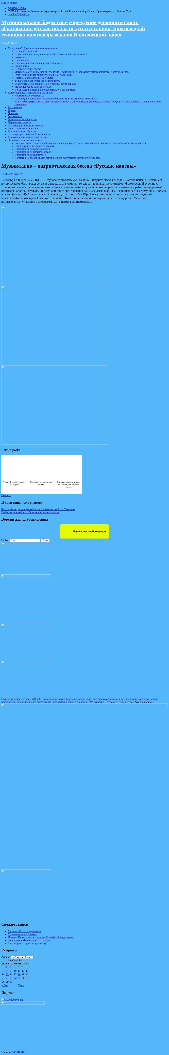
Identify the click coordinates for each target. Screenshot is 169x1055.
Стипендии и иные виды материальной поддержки (43, 74)
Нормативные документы (29, 95)
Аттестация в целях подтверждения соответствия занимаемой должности (56, 98)
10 (15, 970)
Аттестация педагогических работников (30, 92)
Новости (13, 113)
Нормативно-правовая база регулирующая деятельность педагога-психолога (58, 157)
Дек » (21, 985)
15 (7, 974)
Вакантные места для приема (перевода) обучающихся (45, 83)
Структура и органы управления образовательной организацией (51, 54)
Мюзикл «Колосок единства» (24, 931)
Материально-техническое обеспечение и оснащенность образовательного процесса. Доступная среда (72, 71)
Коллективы (15, 107)
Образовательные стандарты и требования (38, 63)
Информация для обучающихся (32, 149)
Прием (12, 110)
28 (3, 981)
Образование (22, 60)
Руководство (22, 66)
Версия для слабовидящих (89, 531)
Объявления (15, 116)
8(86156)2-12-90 (17, 8)
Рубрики (6, 957)
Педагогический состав (28, 69)
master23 (18, 174)
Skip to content (9, 2)
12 (23, 970)
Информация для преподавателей (33, 151)
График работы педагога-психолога (34, 146)
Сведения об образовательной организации (32, 48)
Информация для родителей (30, 154)
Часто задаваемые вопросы (23, 128)
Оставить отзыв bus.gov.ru (22, 119)
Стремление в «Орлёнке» (22, 934)
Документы (21, 57)
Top (161, 1047)
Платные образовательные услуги (34, 77)
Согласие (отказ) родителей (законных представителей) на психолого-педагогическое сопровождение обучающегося (80, 143)
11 (19, 970)
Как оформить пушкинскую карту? (28, 943)
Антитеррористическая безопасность (29, 134)
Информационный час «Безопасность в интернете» (30, 512)
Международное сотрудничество (33, 86)
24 (15, 978)
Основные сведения (26, 51)
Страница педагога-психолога (25, 140)
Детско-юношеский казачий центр (27, 137)
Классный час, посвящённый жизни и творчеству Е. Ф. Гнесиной (38, 509)
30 (11, 981)
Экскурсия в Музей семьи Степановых (30, 940)
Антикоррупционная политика (25, 125)
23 (11, 978)
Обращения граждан (19, 122)
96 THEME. (18, 1052)
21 (3, 978)
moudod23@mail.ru (18, 14)
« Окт (5, 985)
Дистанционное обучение (22, 131)
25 (19, 978)
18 (19, 974)
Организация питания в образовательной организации (45, 89)
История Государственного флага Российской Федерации (40, 937)
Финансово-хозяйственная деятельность (37, 80)
